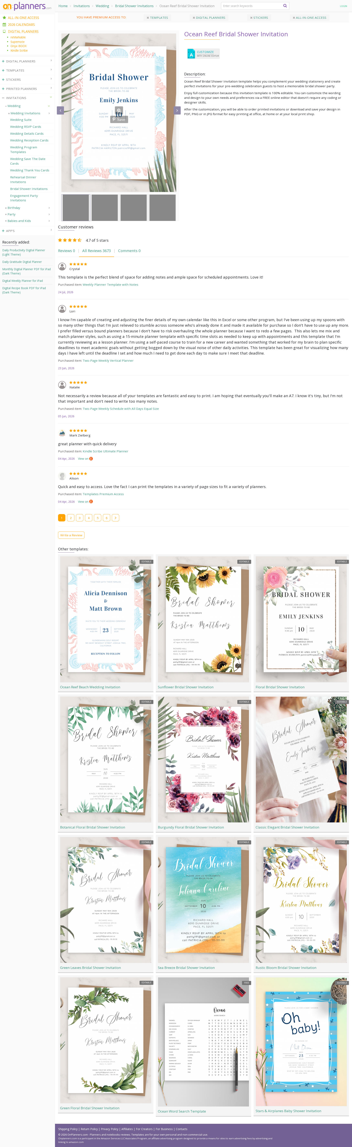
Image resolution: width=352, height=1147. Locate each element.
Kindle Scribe (19, 50)
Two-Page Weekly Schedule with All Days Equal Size (121, 409)
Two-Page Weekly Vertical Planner (108, 360)
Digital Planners (210, 17)
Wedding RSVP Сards (25, 127)
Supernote (18, 42)
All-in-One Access (23, 17)
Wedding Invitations (25, 113)
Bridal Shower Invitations (134, 6)
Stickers (260, 17)
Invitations (82, 6)
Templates (158, 17)
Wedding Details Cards (27, 133)
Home (63, 6)
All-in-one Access (310, 17)
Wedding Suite (21, 120)
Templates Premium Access (103, 494)
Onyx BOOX (18, 46)
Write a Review (71, 535)
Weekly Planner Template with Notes (110, 284)
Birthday (14, 208)
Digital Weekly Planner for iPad (22, 281)
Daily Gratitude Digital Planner (22, 262)
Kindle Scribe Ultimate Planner (105, 451)
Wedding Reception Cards (29, 140)
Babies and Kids (19, 221)
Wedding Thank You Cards (29, 170)
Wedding (102, 6)
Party (11, 214)
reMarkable (18, 37)
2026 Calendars (21, 24)
